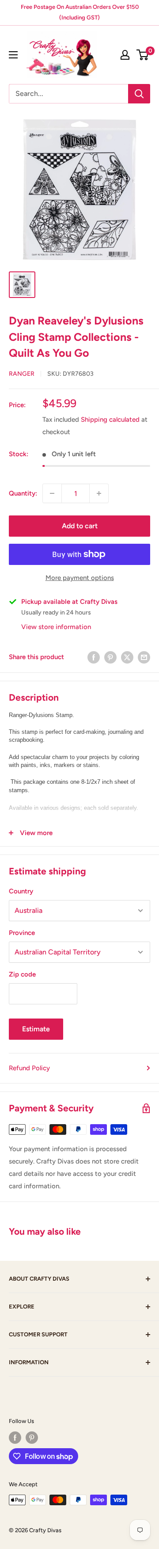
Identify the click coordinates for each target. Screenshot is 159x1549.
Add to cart (80, 526)
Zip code (22, 974)
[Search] (139, 93)
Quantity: (23, 493)
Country (21, 891)
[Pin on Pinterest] (110, 657)
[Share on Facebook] (93, 657)
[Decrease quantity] (52, 493)
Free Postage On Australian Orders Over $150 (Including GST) (80, 12)
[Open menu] (13, 54)
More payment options (79, 578)
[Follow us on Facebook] (15, 1437)
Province (22, 933)
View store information (56, 627)
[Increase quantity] (99, 493)
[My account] (125, 55)
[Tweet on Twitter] (127, 657)
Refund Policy (29, 1068)
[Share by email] (144, 657)
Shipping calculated (110, 419)
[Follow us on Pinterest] (32, 1437)
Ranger (21, 374)
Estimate (36, 1029)
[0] (142, 55)
